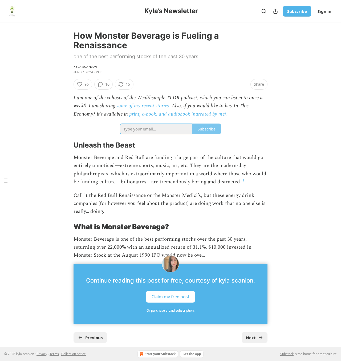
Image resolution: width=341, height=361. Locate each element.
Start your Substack (160, 354)
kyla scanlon (85, 67)
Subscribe (297, 11)
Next (251, 337)
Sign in (324, 11)
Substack (287, 354)
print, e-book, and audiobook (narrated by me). (178, 114)
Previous (94, 337)
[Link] (66, 145)
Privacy (41, 354)
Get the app (191, 354)
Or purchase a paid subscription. (170, 310)
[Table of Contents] (6, 180)
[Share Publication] (275, 11)
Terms (54, 354)
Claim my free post (170, 296)
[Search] (263, 11)
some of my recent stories (142, 106)
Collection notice (73, 354)
